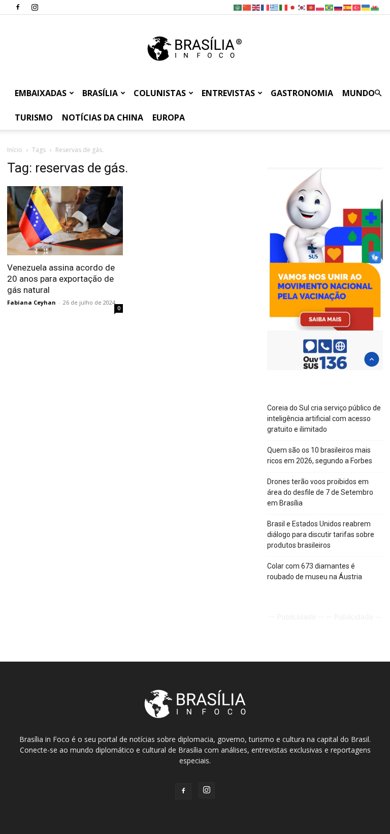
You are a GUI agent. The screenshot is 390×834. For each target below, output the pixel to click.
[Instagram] (34, 7)
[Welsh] (375, 7)
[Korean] (302, 7)
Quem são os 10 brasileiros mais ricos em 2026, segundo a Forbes (319, 455)
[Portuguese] (329, 7)
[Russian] (338, 7)
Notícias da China (102, 117)
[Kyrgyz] (311, 7)
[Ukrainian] (366, 7)
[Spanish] (347, 7)
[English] (256, 7)
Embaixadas (41, 93)
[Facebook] (17, 7)
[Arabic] (238, 7)
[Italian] (283, 7)
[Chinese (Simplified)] (247, 7)
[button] (378, 93)
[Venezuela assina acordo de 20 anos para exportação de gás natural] (65, 220)
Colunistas (160, 93)
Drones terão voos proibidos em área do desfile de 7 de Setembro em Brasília (320, 492)
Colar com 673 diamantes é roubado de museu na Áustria (314, 571)
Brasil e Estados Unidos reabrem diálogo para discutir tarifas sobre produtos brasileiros (320, 534)
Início (14, 149)
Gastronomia (302, 93)
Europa (168, 117)
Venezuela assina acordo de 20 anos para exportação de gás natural (61, 278)
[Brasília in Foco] (195, 48)
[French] (265, 7)
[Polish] (320, 7)
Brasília (100, 93)
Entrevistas (228, 93)
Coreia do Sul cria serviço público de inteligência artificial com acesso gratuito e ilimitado (324, 418)
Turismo (34, 117)
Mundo (358, 93)
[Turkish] (357, 7)
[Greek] (274, 7)
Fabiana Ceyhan (31, 302)
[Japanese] (293, 7)
